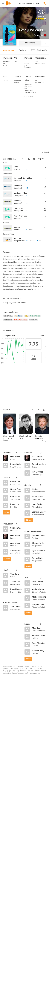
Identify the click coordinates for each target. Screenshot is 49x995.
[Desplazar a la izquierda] (32, 409)
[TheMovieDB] (35, 318)
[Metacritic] (8, 321)
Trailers (22, 50)
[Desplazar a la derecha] (38, 409)
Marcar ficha (30, 43)
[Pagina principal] (8, 5)
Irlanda (5, 80)
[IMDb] (26, 318)
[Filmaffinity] (19, 318)
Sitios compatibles (23, 159)
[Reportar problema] (29, 159)
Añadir (23, 302)
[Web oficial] (8, 318)
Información (8, 50)
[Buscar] (44, 3)
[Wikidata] (34, 321)
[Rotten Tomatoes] (21, 321)
